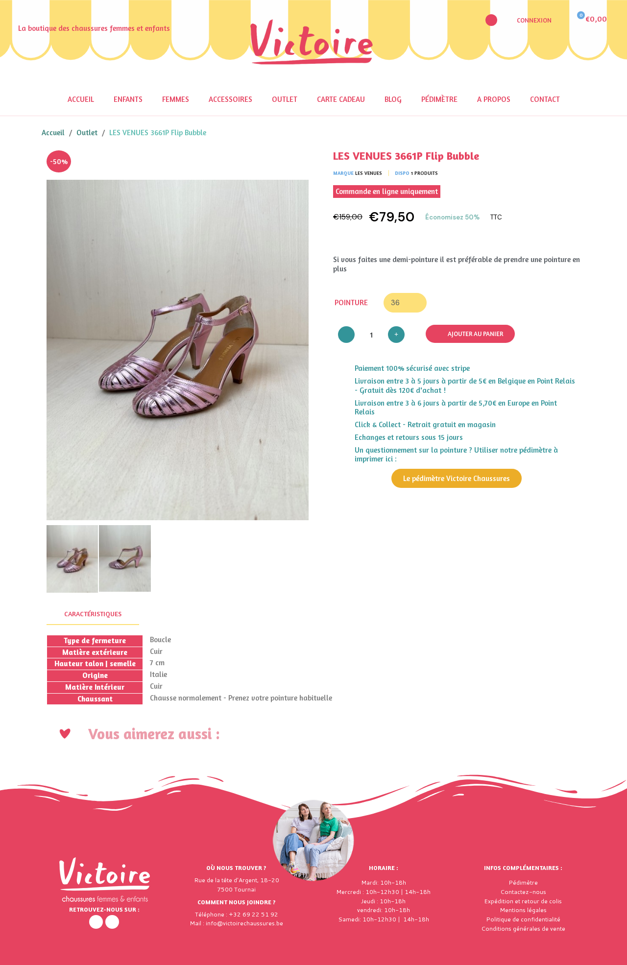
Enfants (128, 99)
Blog (393, 99)
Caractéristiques (92, 613)
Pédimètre (439, 99)
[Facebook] (96, 922)
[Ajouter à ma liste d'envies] (294, 165)
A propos (493, 99)
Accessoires (230, 99)
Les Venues (368, 173)
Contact (545, 99)
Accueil (81, 99)
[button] (491, 20)
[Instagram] (112, 922)
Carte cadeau (341, 99)
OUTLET (284, 99)
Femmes (175, 99)
